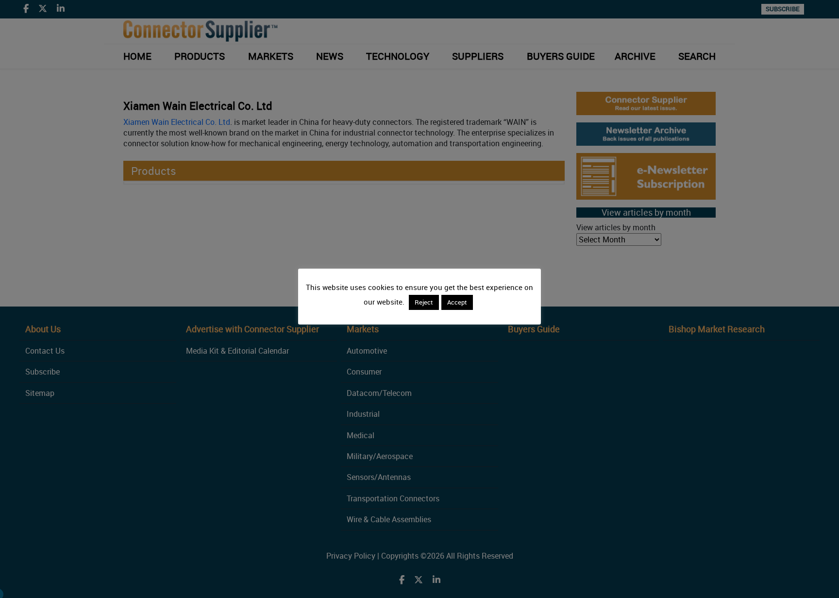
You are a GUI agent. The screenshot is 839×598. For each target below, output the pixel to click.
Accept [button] (457, 302)
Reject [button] (424, 302)
